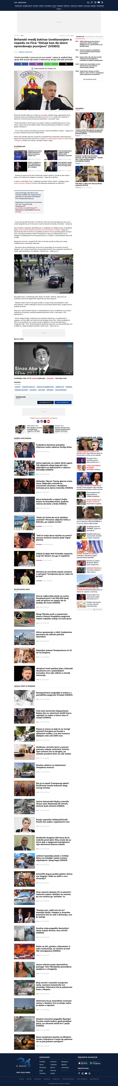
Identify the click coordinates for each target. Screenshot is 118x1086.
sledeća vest (59, 426)
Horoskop (100, 6)
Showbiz (48, 6)
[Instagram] (95, 2)
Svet (54, 6)
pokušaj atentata (28, 387)
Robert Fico (60, 387)
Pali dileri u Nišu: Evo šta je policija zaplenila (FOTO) (88, 184)
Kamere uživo (27, 6)
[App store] (83, 1063)
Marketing (47, 1079)
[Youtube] (48, 421)
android (34, 378)
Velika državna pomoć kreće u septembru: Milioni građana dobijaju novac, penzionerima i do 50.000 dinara (91, 44)
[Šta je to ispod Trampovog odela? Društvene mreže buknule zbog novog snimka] (24, 788)
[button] (44, 359)
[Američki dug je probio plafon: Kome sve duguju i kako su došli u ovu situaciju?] (24, 879)
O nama (21, 1079)
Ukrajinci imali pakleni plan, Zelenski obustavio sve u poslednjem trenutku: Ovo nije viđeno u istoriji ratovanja (54, 672)
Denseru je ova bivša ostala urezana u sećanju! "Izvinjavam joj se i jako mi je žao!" (54, 574)
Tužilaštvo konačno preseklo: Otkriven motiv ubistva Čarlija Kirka (54, 446)
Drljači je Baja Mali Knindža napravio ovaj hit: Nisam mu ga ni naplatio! (54, 555)
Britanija (50, 390)
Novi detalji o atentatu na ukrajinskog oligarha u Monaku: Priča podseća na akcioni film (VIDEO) (34, 429)
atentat (17, 387)
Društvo (67, 6)
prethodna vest (32, 426)
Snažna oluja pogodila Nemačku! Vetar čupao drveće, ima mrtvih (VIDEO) (52, 930)
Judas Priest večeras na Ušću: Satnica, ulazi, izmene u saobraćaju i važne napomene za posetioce (92, 72)
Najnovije (18, 6)
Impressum (37, 1079)
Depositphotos (94, 1079)
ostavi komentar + (63, 402)
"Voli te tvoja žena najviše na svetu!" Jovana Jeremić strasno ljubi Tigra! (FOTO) (54, 538)
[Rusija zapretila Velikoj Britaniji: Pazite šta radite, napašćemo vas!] (24, 824)
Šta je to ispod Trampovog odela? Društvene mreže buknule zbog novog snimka (52, 785)
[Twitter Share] (66, 64)
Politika (35, 6)
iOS (28, 378)
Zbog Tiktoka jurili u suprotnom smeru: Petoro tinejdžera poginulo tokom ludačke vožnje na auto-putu (53, 616)
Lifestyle (73, 6)
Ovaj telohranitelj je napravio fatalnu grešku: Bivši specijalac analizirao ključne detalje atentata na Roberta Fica (65, 153)
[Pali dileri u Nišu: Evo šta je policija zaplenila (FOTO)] (89, 174)
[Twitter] (102, 2)
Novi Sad (64, 1070)
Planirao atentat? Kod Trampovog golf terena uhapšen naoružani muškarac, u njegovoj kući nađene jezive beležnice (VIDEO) (62, 429)
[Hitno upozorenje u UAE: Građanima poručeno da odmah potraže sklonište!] (24, 637)
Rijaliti (77, 136)
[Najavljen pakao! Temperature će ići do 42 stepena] (24, 655)
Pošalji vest (56, 1079)
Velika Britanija (60, 390)
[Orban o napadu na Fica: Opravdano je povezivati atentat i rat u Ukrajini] (20, 167)
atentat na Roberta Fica (45, 387)
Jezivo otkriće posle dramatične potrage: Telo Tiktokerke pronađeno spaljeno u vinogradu (53, 967)
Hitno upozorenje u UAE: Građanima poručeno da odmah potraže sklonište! (54, 634)
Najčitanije (89, 37)
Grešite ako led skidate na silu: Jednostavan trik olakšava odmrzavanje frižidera (90, 65)
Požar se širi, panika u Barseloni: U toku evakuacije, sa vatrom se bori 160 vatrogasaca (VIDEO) (53, 948)
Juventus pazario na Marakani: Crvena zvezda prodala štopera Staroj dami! (90, 51)
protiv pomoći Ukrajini (22, 183)
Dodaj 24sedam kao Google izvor (45, 69)
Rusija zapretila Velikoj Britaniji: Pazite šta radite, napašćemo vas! (52, 821)
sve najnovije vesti (89, 79)
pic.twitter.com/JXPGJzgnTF (26, 208)
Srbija (93, 6)
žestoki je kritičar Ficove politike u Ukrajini (44, 230)
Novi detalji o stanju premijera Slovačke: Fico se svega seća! (65, 164)
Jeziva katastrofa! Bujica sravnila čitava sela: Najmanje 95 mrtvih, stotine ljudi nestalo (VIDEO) (52, 804)
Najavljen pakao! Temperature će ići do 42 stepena (54, 651)
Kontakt (29, 1079)
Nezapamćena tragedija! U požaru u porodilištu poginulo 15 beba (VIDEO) (54, 694)
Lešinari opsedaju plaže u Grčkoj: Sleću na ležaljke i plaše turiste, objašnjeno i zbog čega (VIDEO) (52, 858)
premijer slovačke (21, 390)
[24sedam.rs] (20, 2)
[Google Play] (95, 1063)
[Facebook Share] (21, 64)
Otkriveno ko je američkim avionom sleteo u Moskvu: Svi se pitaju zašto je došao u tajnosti (54, 1003)
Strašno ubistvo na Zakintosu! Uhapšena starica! (51, 766)
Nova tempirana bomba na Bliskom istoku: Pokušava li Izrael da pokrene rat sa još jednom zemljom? (54, 1039)
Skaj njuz (41, 390)
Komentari (99, 37)
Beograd (64, 1062)
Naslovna (17, 35)
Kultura (87, 6)
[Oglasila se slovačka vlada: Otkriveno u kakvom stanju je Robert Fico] (20, 155)
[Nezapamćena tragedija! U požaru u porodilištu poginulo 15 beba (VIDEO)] (24, 698)
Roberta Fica (47, 117)
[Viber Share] (36, 64)
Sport (41, 6)
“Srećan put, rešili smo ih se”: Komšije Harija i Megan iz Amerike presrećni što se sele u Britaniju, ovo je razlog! (54, 913)
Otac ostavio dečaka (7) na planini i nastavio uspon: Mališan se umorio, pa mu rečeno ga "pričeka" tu (53, 894)
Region (59, 9)
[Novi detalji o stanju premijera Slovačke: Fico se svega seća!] (50, 167)
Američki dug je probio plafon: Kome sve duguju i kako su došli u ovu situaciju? (54, 876)
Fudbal (77, 163)
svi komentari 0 (45, 402)
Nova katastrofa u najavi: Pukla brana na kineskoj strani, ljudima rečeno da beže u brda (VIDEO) (52, 501)
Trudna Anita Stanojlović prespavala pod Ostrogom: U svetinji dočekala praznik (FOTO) (89, 131)
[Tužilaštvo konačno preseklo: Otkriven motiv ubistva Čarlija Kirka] (24, 450)
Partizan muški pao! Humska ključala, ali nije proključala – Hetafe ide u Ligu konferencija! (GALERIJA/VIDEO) (89, 158)
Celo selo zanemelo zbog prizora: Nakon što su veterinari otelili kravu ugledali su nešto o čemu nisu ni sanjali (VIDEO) (53, 714)
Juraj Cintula (23, 230)
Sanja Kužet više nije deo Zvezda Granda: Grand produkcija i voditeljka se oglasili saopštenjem (91, 58)
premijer (69, 387)
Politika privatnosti (68, 1079)
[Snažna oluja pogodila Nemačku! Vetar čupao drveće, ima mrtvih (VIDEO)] (24, 933)
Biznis (80, 6)
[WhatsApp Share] (51, 64)
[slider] (44, 371)
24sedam (50, 378)
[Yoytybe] (98, 2)
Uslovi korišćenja (82, 1079)
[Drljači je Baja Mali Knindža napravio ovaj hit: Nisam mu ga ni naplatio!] (24, 558)
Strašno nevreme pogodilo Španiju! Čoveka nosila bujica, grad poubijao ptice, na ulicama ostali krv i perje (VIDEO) (53, 1022)
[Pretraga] (88, 2)
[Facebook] (92, 2)
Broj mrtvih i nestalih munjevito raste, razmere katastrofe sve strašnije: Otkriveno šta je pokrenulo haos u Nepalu (54, 986)
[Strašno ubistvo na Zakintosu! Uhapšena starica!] (24, 770)
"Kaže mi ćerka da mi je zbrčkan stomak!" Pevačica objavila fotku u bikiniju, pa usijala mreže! (53, 519)
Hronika (60, 6)
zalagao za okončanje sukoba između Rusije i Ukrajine (43, 140)
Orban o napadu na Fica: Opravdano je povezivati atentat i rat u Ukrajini (34, 165)
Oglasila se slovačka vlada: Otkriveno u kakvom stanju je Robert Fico (35, 153)
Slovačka (33, 390)
